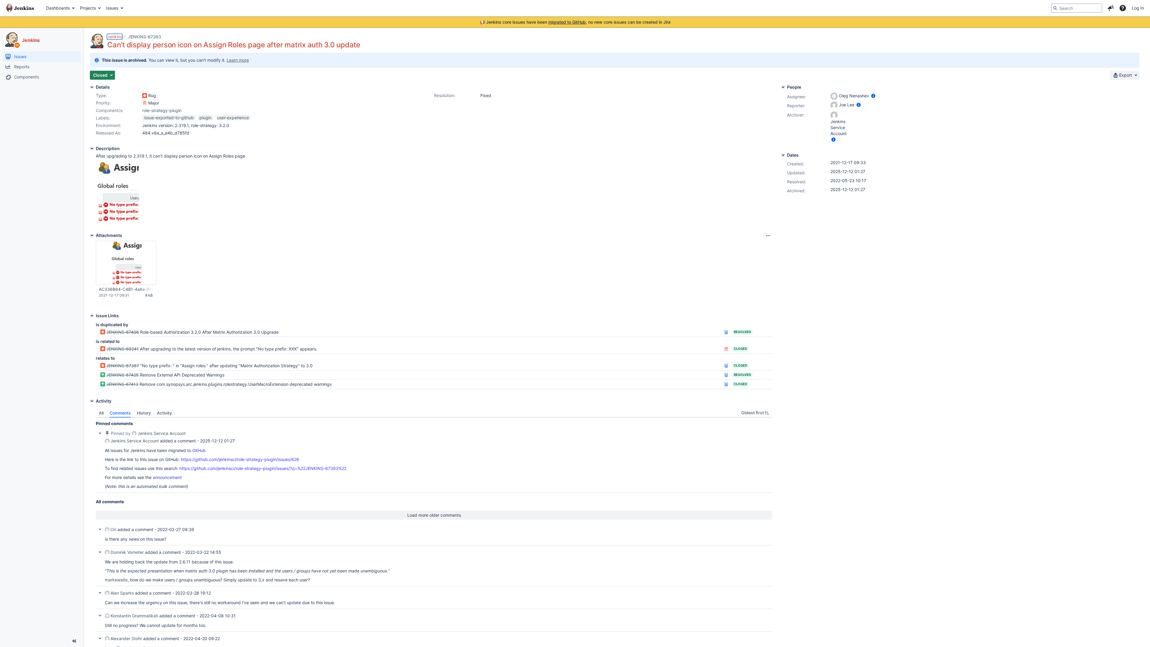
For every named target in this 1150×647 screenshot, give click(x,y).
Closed (740, 349)
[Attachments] (92, 235)
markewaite (116, 579)
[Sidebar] (74, 641)
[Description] (92, 148)
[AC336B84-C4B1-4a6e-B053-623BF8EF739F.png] (117, 220)
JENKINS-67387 (122, 365)
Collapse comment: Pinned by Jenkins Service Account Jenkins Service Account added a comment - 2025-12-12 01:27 (100, 433)
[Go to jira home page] (20, 8)
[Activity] (92, 401)
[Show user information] (873, 95)
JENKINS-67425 (122, 374)
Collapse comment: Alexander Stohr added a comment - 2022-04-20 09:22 (100, 638)
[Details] (92, 87)
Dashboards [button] (58, 7)
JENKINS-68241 (122, 348)
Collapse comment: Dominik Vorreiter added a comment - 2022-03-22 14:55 (100, 552)
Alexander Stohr (126, 638)
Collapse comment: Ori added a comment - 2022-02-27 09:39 (100, 529)
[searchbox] (1076, 8)
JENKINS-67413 (122, 384)
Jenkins (114, 36)
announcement (167, 477)
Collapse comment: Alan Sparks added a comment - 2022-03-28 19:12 (100, 592)
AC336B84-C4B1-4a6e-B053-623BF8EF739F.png (126, 289)
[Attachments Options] (768, 235)
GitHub (199, 450)
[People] (783, 87)
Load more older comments (434, 515)
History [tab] (144, 412)
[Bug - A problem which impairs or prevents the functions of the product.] (144, 95)
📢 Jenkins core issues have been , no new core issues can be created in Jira (575, 22)
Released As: (108, 132)
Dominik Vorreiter (127, 552)
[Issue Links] (92, 316)
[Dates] (783, 155)
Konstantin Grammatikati (134, 615)
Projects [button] (88, 7)
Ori (113, 529)
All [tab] (101, 412)
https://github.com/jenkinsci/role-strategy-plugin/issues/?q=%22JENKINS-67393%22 (262, 468)
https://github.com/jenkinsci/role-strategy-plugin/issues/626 (240, 459)
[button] (1111, 8)
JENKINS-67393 (144, 36)
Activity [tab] (164, 412)
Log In (1138, 7)
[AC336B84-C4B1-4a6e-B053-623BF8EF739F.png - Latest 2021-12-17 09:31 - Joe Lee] (126, 263)
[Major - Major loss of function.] (144, 103)
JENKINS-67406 (122, 332)
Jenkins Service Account (161, 433)
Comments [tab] (120, 412)
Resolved (742, 332)
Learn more (238, 60)
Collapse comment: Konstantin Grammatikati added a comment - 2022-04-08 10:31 (100, 615)
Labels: (103, 117)
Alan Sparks (122, 592)
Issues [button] (112, 7)
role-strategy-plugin (161, 110)
